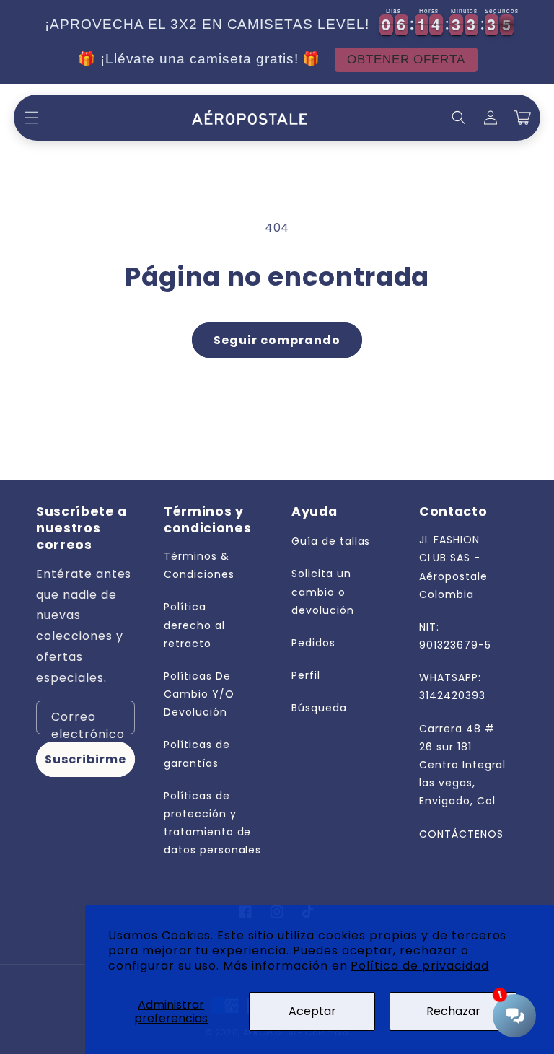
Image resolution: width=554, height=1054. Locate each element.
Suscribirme (85, 759)
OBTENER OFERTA (406, 59)
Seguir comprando (277, 340)
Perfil (305, 675)
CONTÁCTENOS (461, 834)
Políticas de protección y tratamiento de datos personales (212, 823)
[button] (32, 117)
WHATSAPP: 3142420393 (452, 686)
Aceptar (312, 1011)
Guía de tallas (330, 541)
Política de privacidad (419, 965)
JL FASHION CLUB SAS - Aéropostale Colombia (453, 567)
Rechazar (453, 1011)
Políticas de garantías (197, 753)
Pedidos (313, 643)
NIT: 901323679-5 (455, 636)
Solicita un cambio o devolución (322, 591)
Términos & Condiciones (199, 565)
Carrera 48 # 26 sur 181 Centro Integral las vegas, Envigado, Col (462, 765)
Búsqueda (319, 708)
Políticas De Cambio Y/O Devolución (199, 694)
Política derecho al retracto (194, 625)
